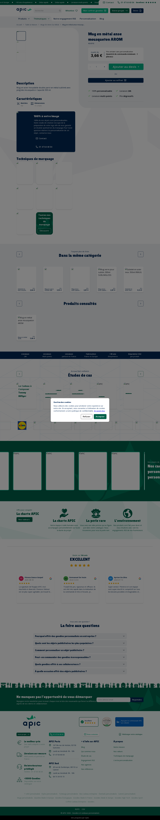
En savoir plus (99, 411)
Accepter (100, 416)
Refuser (86, 416)
